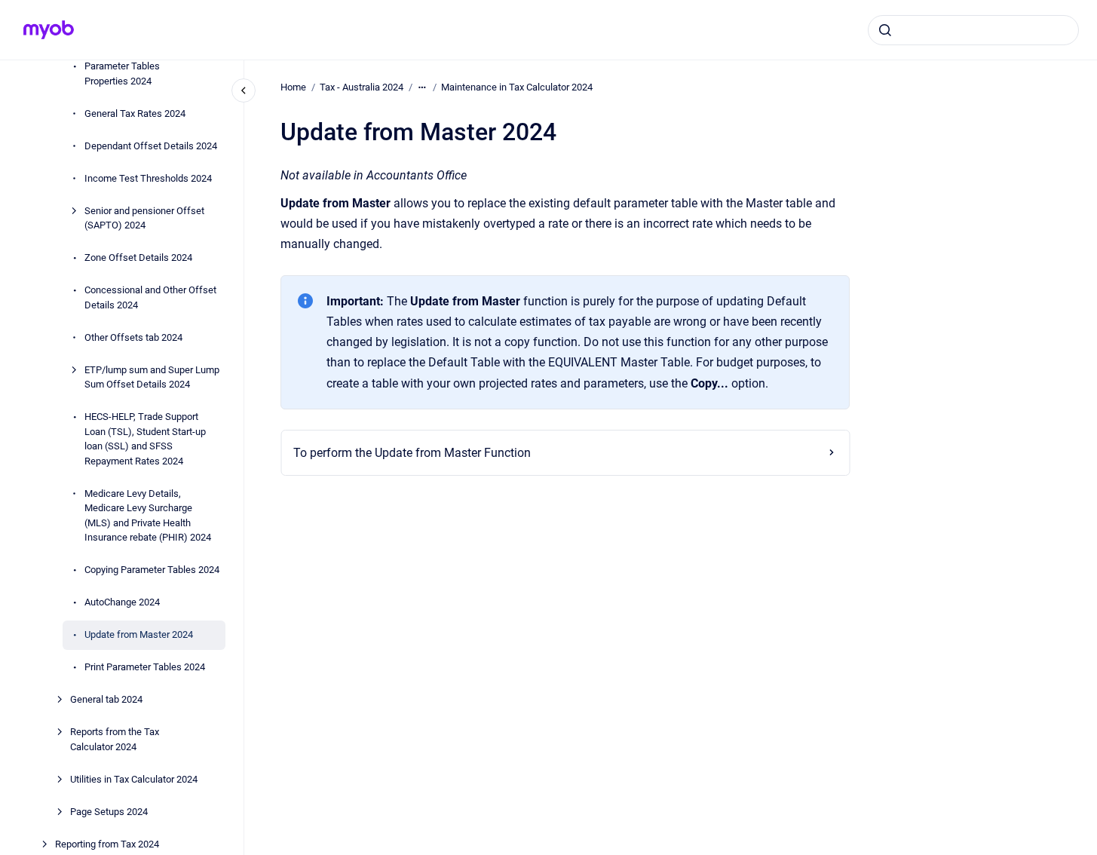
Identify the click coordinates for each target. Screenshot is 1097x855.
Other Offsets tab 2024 (133, 337)
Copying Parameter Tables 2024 (151, 569)
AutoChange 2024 (122, 602)
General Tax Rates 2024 (134, 113)
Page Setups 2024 (109, 811)
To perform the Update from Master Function (412, 453)
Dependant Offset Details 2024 (150, 146)
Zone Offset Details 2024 (138, 257)
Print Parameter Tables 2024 (144, 667)
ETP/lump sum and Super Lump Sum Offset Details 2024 (151, 377)
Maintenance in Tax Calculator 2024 (517, 87)
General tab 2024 (106, 699)
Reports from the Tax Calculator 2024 (114, 739)
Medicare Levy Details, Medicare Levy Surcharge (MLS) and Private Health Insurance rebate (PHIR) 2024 (147, 516)
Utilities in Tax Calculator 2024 (134, 779)
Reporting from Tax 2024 (107, 844)
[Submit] (885, 30)
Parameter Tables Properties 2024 (122, 73)
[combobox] (973, 30)
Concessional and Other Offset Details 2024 (150, 297)
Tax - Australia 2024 (361, 87)
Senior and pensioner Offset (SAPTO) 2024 (144, 218)
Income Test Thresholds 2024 (148, 178)
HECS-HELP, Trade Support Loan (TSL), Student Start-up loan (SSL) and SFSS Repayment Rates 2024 (145, 439)
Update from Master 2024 (138, 634)
